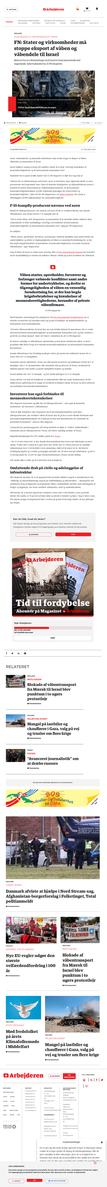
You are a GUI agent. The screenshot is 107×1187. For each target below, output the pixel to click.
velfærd (36, 23)
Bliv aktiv (94, 23)
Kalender (5, 1105)
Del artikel (98, 123)
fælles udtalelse (67, 194)
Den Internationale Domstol (70, 252)
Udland (30, 715)
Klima (63, 23)
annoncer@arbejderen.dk (30, 1110)
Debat (30, 750)
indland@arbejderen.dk (30, 1096)
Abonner (34, 534)
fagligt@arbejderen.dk (30, 1093)
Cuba (72, 21)
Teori (18, 1114)
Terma (57, 436)
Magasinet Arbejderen (28, 21)
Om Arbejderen (78, 23)
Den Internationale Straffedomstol (68, 317)
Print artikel (86, 123)
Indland (18, 33)
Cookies (65, 1133)
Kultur (12, 1101)
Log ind (87, 11)
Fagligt (9, 946)
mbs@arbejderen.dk (69, 1100)
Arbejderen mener (8, 1092)
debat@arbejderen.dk (29, 1105)
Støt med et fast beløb (57, 1180)
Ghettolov (50, 23)
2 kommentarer (13, 906)
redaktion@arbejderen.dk (30, 1091)
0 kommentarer (10, 123)
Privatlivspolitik (68, 1135)
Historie (12, 1114)
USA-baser (22, 23)
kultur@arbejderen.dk (30, 1102)
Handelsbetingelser (50, 1135)
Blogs (13, 1105)
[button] (101, 1142)
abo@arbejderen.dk (50, 1122)
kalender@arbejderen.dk (30, 1107)
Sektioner (12, 9)
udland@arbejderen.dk (30, 1099)
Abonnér (17, 1181)
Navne (5, 1114)
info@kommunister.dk (70, 1126)
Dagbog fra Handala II (54, 21)
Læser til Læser (13, 1110)
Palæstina (85, 21)
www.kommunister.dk (70, 1128)
